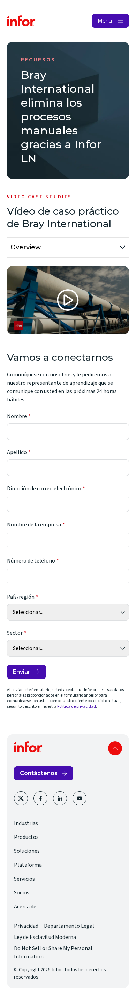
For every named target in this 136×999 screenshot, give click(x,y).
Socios (21, 893)
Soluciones (27, 851)
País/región (21, 597)
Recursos (38, 60)
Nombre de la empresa (34, 524)
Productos (26, 837)
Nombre (17, 416)
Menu (105, 21)
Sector (15, 633)
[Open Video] (68, 300)
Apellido (17, 452)
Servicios (24, 879)
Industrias (26, 823)
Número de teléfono (31, 561)
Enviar (21, 671)
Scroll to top (115, 748)
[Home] (21, 20)
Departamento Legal (69, 926)
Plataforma (28, 865)
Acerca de (25, 906)
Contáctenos (39, 773)
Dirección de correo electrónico (44, 488)
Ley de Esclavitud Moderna (45, 937)
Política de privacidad (76, 706)
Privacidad (26, 926)
